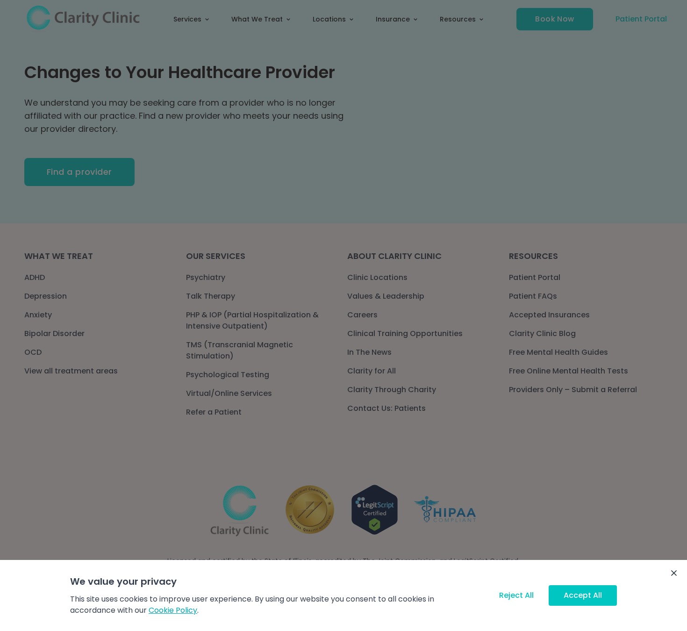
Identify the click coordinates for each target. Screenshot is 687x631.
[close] (674, 573)
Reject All (516, 595)
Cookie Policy (173, 610)
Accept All (583, 595)
